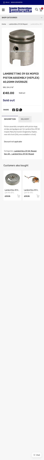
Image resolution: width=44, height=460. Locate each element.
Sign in (13, 2)
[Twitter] (17, 109)
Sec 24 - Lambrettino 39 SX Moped (19, 154)
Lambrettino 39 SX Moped (25, 151)
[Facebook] (13, 109)
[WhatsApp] (20, 109)
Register (19, 2)
